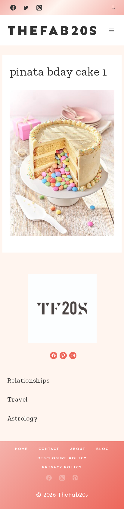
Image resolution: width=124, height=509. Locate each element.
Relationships (28, 380)
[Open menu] (111, 30)
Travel (17, 399)
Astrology (22, 418)
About (77, 449)
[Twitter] (26, 7)
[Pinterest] (75, 477)
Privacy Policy (62, 467)
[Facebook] (13, 7)
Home (21, 449)
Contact (49, 449)
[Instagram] (39, 7)
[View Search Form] (113, 7)
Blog (102, 449)
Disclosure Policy (62, 458)
